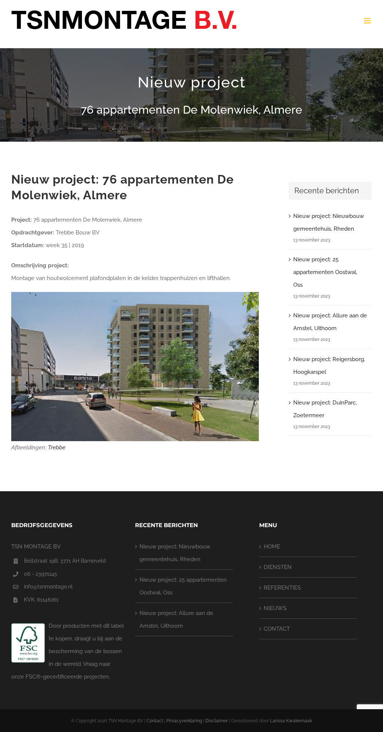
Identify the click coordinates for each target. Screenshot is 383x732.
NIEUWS (275, 608)
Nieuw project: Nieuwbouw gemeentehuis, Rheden (175, 553)
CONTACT (277, 628)
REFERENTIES (282, 587)
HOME (272, 546)
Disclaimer (216, 720)
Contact (155, 720)
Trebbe (56, 447)
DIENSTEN (278, 567)
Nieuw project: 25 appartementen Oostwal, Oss (325, 272)
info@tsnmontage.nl (48, 587)
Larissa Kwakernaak (291, 720)
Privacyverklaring (184, 720)
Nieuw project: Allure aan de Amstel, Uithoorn (176, 619)
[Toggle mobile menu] (368, 21)
